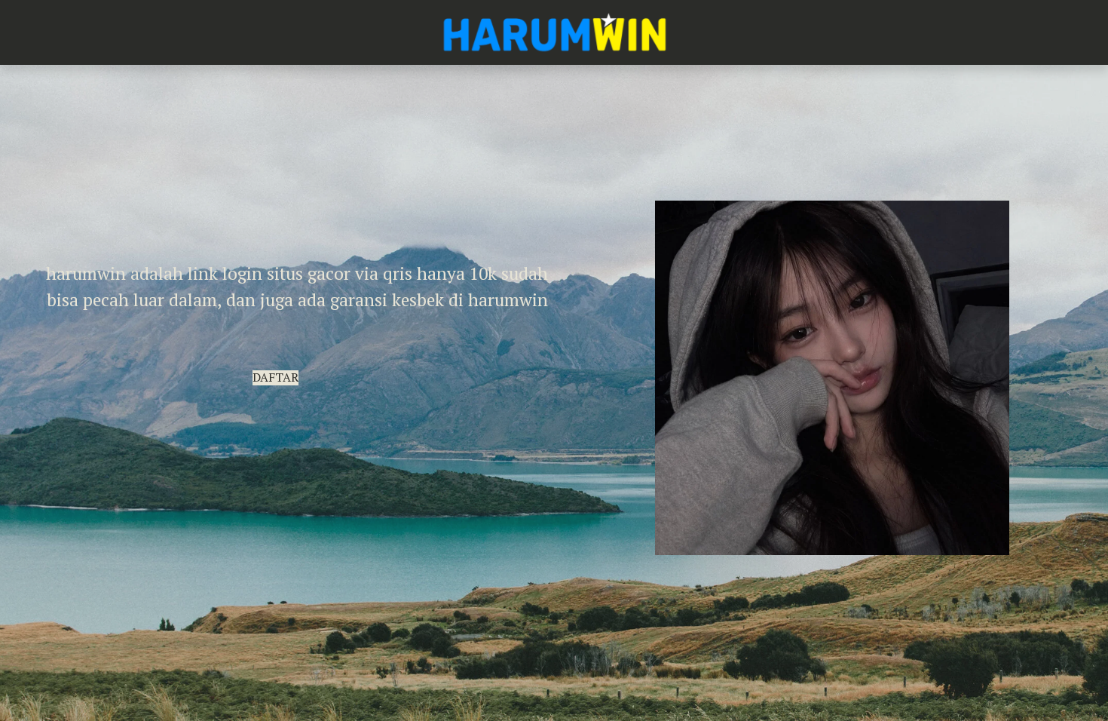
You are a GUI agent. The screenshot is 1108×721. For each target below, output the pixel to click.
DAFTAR (275, 377)
